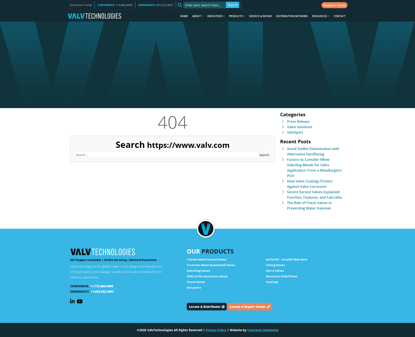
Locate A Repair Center (248, 307)
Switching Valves (198, 271)
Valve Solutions (299, 127)
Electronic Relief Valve (281, 276)
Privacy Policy (216, 330)
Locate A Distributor (205, 307)
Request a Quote (334, 5)
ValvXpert (295, 132)
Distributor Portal (81, 5)
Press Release (298, 121)
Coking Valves (275, 265)
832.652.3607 (155, 5)
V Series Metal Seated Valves (206, 259)
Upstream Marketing (262, 330)
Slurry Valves (275, 271)
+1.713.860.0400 (101, 286)
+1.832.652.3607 (102, 291)
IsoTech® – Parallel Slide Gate (286, 259)
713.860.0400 (114, 5)
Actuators (194, 287)
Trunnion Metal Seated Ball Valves (211, 265)
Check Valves (196, 282)
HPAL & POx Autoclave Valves (207, 276)
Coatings (272, 282)
